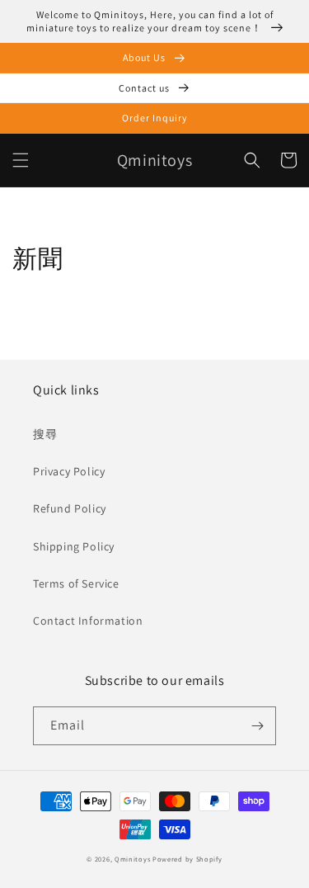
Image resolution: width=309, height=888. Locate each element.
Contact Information (88, 620)
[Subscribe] (257, 725)
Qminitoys (132, 858)
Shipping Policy (74, 546)
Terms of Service (76, 583)
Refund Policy (69, 508)
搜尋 (45, 434)
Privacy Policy (69, 471)
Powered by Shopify (187, 858)
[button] (20, 160)
